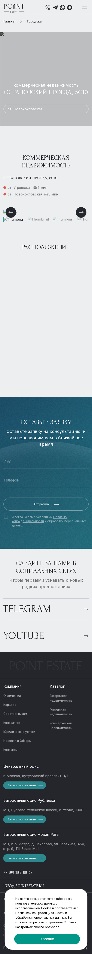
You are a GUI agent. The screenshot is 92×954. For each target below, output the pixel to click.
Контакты (10, 749)
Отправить (42, 504)
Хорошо (47, 939)
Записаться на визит (21, 785)
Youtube (23, 635)
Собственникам (15, 714)
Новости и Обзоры (17, 740)
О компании (12, 696)
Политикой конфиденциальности (39, 913)
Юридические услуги (19, 731)
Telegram (27, 609)
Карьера (9, 705)
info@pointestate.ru (23, 886)
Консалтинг (11, 722)
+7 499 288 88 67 (18, 873)
